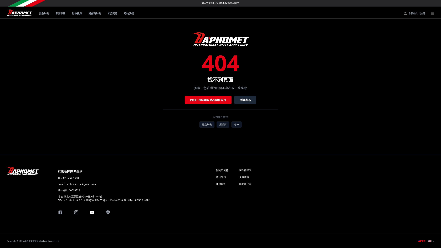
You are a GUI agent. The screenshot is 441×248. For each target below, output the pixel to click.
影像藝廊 (77, 13)
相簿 (236, 124)
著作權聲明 (245, 170)
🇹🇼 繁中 (421, 241)
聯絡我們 (129, 13)
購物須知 (221, 177)
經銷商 (223, 124)
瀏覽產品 (245, 100)
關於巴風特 (222, 170)
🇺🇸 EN (431, 241)
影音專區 (60, 13)
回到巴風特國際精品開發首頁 (208, 100)
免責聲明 (244, 177)
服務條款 (221, 184)
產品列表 (207, 124)
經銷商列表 (95, 13)
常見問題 (112, 13)
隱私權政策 (245, 184)
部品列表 (44, 13)
